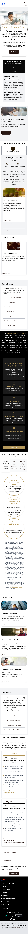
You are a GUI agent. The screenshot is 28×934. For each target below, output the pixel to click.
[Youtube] (14, 919)
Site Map (5, 908)
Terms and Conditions (9, 884)
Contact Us (6, 905)
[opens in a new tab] (3, 3)
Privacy (5, 886)
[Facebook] (17, 919)
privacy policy (16, 927)
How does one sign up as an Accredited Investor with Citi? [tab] (22, 465)
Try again (14, 71)
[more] (3, 9)
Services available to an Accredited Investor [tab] (6, 465)
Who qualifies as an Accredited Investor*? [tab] (14, 465)
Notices (5, 892)
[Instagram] (11, 919)
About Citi (6, 902)
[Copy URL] (14, 68)
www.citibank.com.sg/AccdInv (17, 587)
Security (5, 895)
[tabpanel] (14, 195)
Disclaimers (6, 889)
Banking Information (9, 898)
